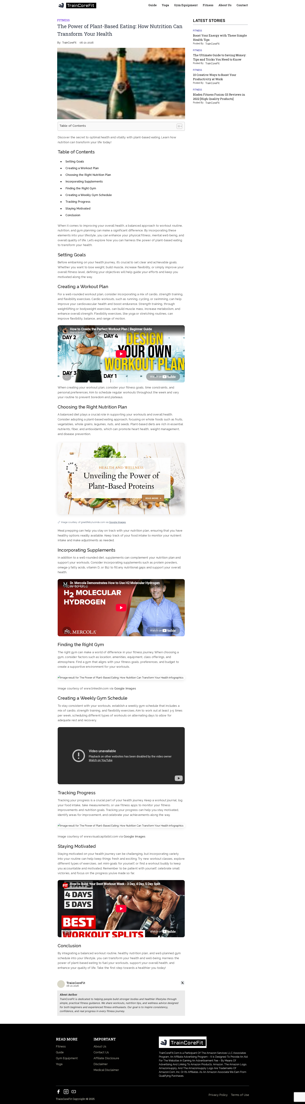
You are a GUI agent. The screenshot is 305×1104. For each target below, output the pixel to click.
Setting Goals (74, 161)
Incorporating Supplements (84, 181)
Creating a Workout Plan (82, 168)
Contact (242, 5)
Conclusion (72, 215)
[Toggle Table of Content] (177, 126)
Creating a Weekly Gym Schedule (88, 195)
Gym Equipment (186, 5)
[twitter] (182, 982)
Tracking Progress (77, 201)
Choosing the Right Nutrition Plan (88, 174)
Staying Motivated (77, 208)
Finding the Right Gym (80, 188)
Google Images (117, 522)
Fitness (208, 5)
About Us (224, 5)
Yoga (165, 5)
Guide (152, 5)
